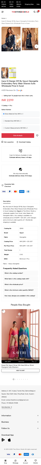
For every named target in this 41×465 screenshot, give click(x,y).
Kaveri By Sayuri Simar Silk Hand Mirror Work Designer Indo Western (17, 366)
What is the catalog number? (14, 273)
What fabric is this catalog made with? (17, 279)
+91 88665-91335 (12, 403)
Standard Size (13, 121)
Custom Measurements (16, 128)
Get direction (6, 407)
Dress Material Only (14, 114)
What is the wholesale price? (14, 284)
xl (20, 358)
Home (3, 18)
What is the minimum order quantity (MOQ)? (19, 290)
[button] (37, 46)
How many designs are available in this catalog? (20, 296)
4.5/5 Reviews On (8, 90)
